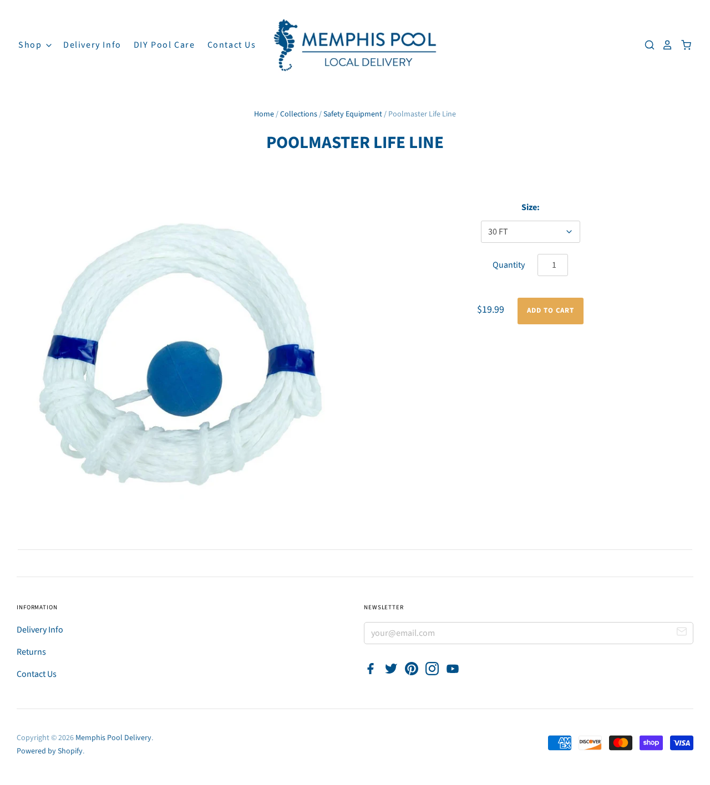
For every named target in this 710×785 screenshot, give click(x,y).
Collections (298, 114)
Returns (31, 652)
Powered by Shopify (50, 751)
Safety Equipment (352, 114)
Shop (31, 45)
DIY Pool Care (164, 45)
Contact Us (231, 45)
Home (264, 114)
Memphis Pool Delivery (113, 737)
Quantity (509, 265)
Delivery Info (92, 45)
